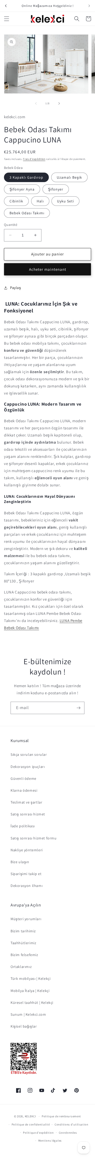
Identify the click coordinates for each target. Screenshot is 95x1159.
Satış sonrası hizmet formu (34, 838)
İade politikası (23, 826)
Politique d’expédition (38, 1132)
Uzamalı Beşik (69, 177)
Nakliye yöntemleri (27, 850)
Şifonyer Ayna (22, 189)
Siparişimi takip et (26, 873)
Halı (40, 201)
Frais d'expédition (34, 159)
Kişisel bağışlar (24, 1026)
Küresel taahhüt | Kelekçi (32, 1002)
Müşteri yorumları (26, 918)
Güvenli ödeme (23, 778)
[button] (6, 19)
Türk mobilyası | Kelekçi (30, 978)
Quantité (10, 224)
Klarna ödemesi (24, 790)
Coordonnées (68, 1132)
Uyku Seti (65, 201)
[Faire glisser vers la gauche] (36, 103)
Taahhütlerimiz (23, 942)
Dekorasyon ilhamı (26, 885)
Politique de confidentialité (31, 1124)
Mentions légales (50, 1140)
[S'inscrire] (78, 708)
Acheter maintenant (47, 269)
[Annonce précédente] (6, 6)
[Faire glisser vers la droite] (59, 103)
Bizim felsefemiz (24, 954)
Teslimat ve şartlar (26, 802)
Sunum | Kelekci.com (28, 1014)
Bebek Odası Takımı (27, 213)
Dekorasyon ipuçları (28, 766)
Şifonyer (55, 189)
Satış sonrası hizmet (28, 814)
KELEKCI (30, 1116)
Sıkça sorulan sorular (29, 754)
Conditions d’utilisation (71, 1124)
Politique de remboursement (61, 1116)
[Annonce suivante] (89, 6)
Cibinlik (16, 201)
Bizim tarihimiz (23, 931)
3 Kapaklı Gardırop (26, 177)
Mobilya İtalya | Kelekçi (30, 990)
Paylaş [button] (15, 287)
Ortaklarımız (21, 966)
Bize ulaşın (20, 861)
